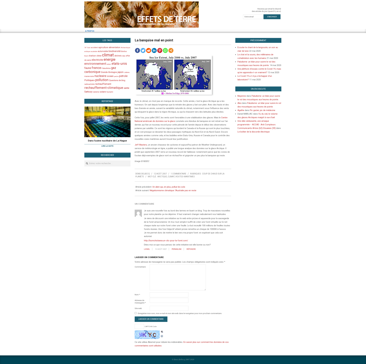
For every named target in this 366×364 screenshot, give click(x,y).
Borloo (124, 51)
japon (120, 72)
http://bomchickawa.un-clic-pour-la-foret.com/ (166, 240)
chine (99, 55)
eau (123, 56)
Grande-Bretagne (109, 72)
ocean (110, 76)
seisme (96, 92)
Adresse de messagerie (140, 301)
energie (109, 59)
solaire (103, 91)
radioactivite (89, 84)
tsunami (110, 92)
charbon (92, 56)
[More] (170, 50)
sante (126, 88)
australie (94, 51)
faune (87, 68)
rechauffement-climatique (103, 88)
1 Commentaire (178, 174)
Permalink (177, 249)
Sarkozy (88, 91)
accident (94, 47)
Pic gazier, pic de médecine (262, 110)
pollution (102, 80)
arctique (162, 176)
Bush (86, 56)
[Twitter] (143, 50)
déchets (118, 56)
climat (171, 176)
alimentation (114, 47)
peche (116, 76)
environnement (95, 63)
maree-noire (89, 76)
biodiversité (115, 51)
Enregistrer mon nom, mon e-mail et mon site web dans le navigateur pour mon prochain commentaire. (180, 313)
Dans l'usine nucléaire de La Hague (107, 140)
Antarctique (125, 48)
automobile (103, 51)
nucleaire (100, 76)
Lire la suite (107, 146)
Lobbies (127, 72)
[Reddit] (148, 50)
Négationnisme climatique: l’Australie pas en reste (173, 190)
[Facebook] (137, 50)
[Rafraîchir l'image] (162, 335)
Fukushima (106, 68)
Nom (137, 295)
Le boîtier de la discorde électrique (253, 131)
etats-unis (119, 64)
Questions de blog (117, 80)
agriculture (103, 47)
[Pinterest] (159, 50)
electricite (97, 59)
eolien (109, 64)
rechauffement (103, 83)
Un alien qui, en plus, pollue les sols (168, 187)
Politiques (89, 80)
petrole (123, 76)
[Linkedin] (154, 50)
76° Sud (87, 48)
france (96, 68)
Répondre (191, 249)
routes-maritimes (185, 176)
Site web (138, 308)
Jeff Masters (141, 144)
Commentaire (140, 267)
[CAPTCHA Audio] (162, 332)
